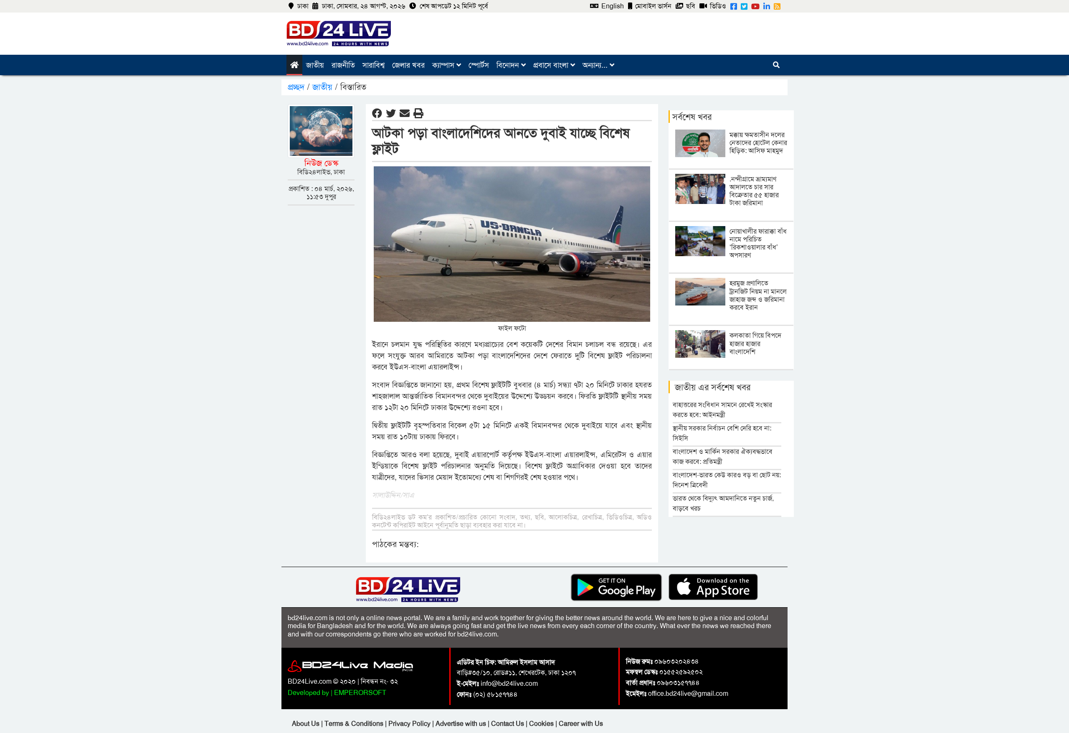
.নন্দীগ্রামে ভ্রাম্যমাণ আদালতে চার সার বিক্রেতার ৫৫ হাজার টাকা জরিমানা (754, 191)
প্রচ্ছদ (297, 86)
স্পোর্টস (479, 65)
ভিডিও (717, 6)
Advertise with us (462, 723)
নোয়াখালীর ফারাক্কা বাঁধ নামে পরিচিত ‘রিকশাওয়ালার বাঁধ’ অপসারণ (758, 243)
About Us (306, 723)
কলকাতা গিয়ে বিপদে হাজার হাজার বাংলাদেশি (755, 343)
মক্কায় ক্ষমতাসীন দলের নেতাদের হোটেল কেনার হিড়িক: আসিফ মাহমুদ (758, 142)
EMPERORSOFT (360, 692)
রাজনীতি (343, 65)
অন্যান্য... (596, 65)
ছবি (689, 6)
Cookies (541, 723)
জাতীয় (315, 65)
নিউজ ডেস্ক (321, 163)
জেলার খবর (408, 65)
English (612, 6)
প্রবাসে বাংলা (551, 65)
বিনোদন (509, 65)
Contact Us (508, 723)
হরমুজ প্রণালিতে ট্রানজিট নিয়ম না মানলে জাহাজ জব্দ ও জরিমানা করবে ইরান (758, 295)
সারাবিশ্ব (373, 65)
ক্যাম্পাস (444, 65)
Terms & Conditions (354, 723)
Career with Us (581, 723)
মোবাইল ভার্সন (652, 6)
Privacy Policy (410, 723)
